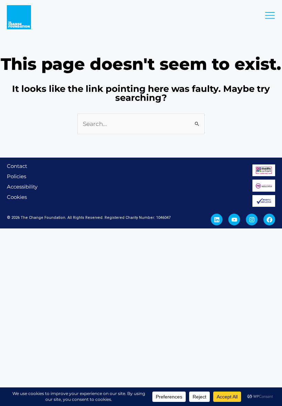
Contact (17, 166)
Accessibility (22, 186)
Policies (16, 176)
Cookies (17, 197)
